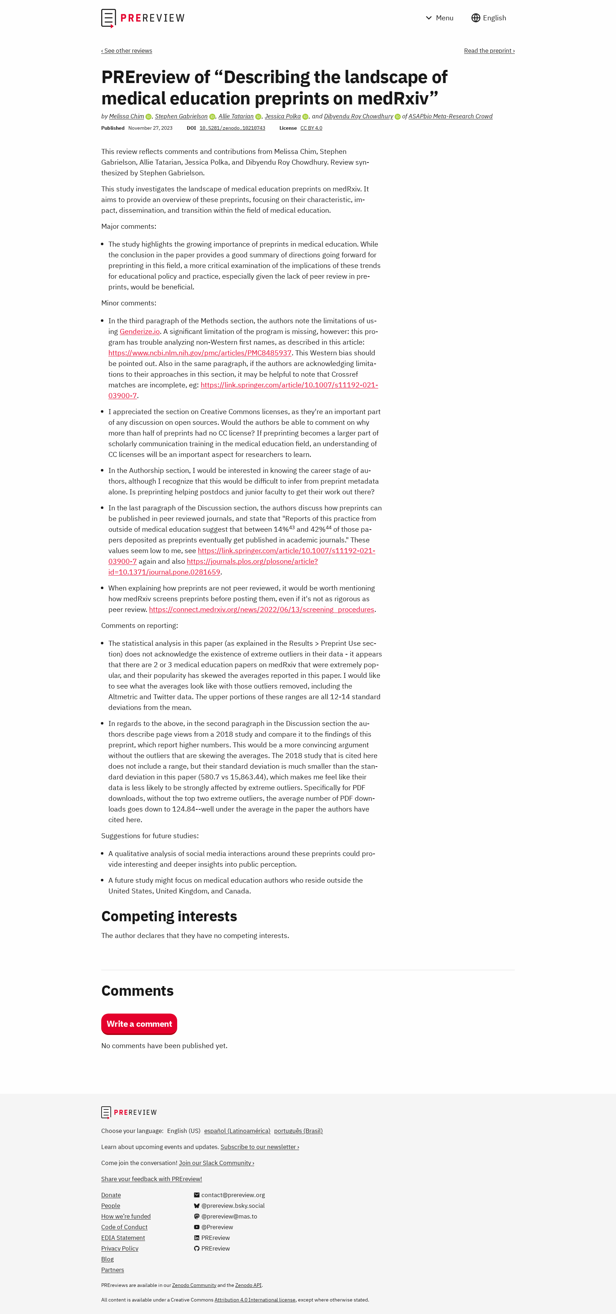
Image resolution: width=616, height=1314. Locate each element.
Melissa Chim (126, 116)
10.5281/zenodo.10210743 (232, 128)
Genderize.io (140, 331)
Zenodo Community (194, 1285)
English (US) (184, 1131)
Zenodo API (248, 1285)
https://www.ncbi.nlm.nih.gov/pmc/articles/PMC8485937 (200, 352)
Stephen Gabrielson (181, 116)
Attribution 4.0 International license (255, 1300)
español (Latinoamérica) (237, 1131)
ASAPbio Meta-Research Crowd (451, 116)
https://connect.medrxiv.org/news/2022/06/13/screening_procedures (261, 609)
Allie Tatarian (236, 116)
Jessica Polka (283, 116)
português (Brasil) (298, 1131)
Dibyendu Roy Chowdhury (358, 116)
